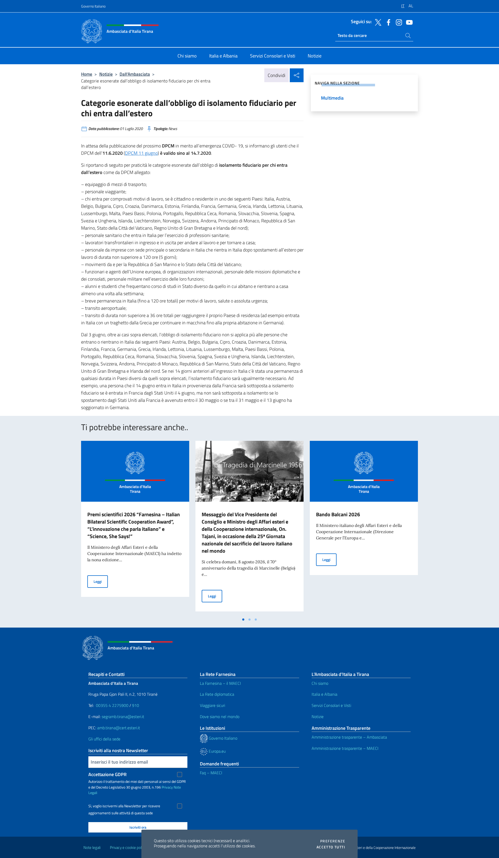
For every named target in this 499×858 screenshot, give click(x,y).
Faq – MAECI (211, 773)
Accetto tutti (331, 847)
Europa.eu (217, 751)
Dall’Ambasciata (135, 74)
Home (86, 74)
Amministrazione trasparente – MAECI (345, 748)
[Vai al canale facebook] (387, 22)
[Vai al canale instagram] (397, 22)
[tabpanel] (135, 528)
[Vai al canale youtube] (408, 22)
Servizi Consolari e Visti (331, 705)
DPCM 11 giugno (141, 153)
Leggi (101, 581)
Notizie (106, 74)
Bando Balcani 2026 (338, 514)
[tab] (243, 619)
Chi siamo (320, 683)
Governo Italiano (93, 6)
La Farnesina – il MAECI (220, 683)
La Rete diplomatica (217, 694)
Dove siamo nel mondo (219, 716)
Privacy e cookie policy (128, 847)
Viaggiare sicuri (212, 705)
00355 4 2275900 (112, 705)
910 (135, 705)
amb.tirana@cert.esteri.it (118, 728)
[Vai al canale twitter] (377, 22)
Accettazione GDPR (107, 774)
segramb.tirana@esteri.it (123, 716)
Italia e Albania (324, 694)
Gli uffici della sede (104, 739)
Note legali (92, 847)
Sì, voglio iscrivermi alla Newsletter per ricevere (124, 806)
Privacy (167, 787)
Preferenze (332, 841)
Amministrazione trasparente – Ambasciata (349, 737)
